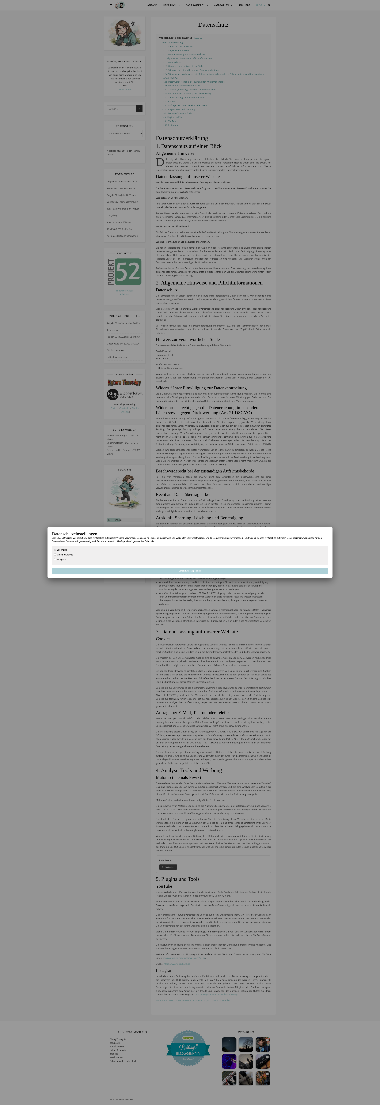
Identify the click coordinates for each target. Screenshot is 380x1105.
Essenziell (61, 549)
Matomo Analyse (64, 554)
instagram (61, 559)
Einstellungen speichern (190, 571)
